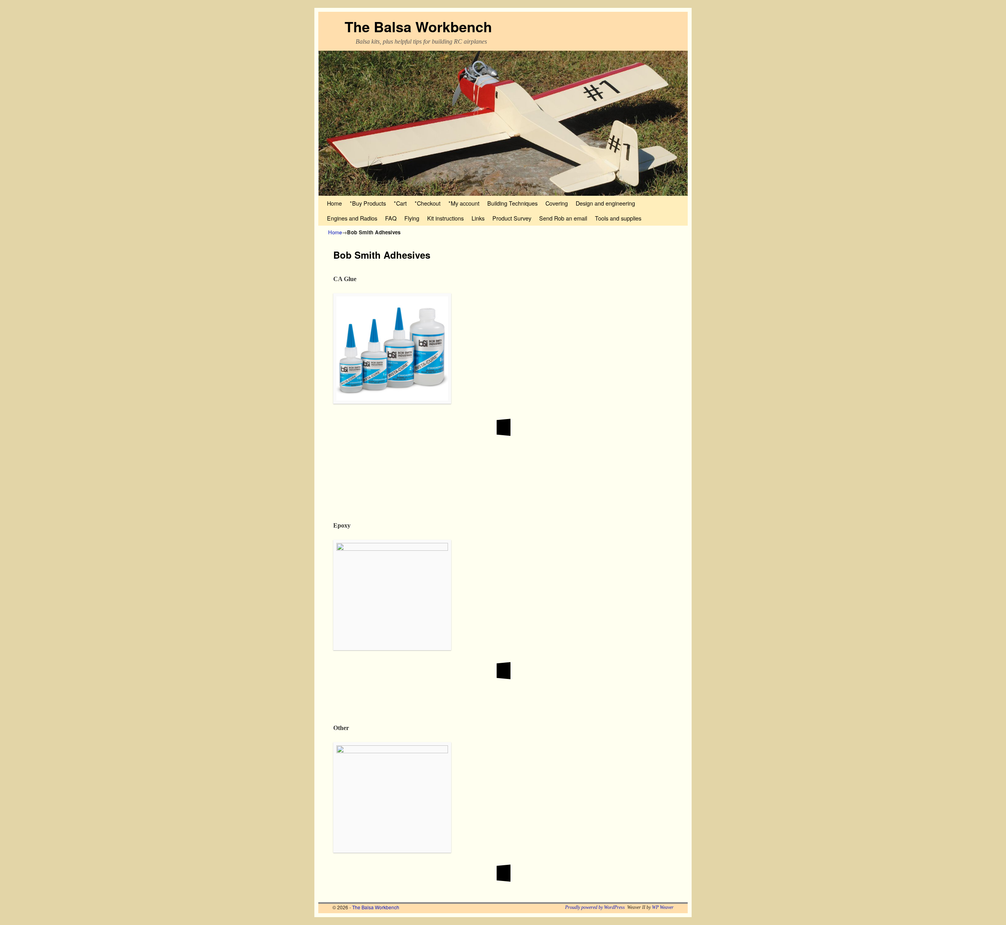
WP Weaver (663, 907)
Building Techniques (512, 203)
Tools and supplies (618, 218)
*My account (463, 203)
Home (334, 203)
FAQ (391, 218)
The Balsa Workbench (418, 26)
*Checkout (428, 203)
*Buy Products (368, 203)
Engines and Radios (352, 218)
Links (478, 218)
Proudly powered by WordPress (595, 907)
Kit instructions (445, 218)
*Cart (400, 203)
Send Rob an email (563, 218)
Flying (411, 218)
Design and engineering (605, 203)
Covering (556, 203)
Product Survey (511, 218)
